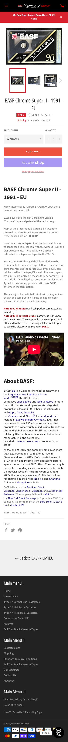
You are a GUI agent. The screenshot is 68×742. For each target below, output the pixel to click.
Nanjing (38, 478)
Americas (13, 416)
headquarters (48, 416)
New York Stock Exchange (22, 498)
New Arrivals (11, 596)
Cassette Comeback (20, 723)
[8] (22, 504)
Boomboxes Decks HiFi (16, 618)
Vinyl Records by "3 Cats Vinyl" (21, 699)
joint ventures (45, 401)
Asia (19, 412)
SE (13, 390)
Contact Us (10, 675)
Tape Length (11, 130)
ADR (46, 494)
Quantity (50, 130)
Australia (28, 412)
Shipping (21, 120)
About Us (9, 681)
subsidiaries (24, 401)
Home (7, 591)
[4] (14, 397)
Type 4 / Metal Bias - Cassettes (20, 613)
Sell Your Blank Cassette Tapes (21, 629)
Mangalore (23, 482)
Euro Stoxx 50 (47, 502)
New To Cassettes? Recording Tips (23, 712)
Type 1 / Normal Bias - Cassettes (22, 602)
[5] (16, 397)
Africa (29, 416)
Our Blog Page (11, 670)
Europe (11, 412)
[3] (12, 397)
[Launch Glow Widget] (58, 732)
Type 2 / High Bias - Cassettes (20, 607)
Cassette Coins (12, 648)
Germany (39, 419)
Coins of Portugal (13, 705)
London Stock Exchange (28, 491)
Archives (8, 624)
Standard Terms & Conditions (20, 659)
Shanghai (54, 478)
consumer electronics (27, 441)
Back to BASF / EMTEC (36, 558)
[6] (34, 415)
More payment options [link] (33, 171)
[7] (20, 504)
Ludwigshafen (24, 419)
